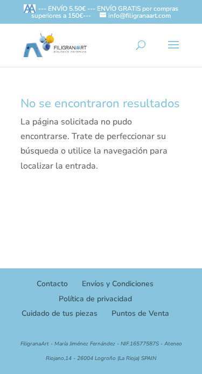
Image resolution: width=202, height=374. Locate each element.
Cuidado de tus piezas (59, 313)
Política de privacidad (95, 299)
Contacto (52, 284)
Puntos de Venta (140, 313)
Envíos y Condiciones (118, 284)
